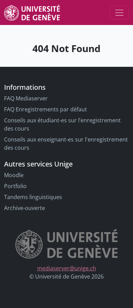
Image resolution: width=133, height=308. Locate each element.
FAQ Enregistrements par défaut (45, 109)
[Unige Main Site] (32, 12)
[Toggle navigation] (119, 13)
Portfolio (15, 186)
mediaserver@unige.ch (66, 268)
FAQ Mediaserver (26, 98)
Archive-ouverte (24, 208)
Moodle (14, 175)
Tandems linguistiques (33, 197)
